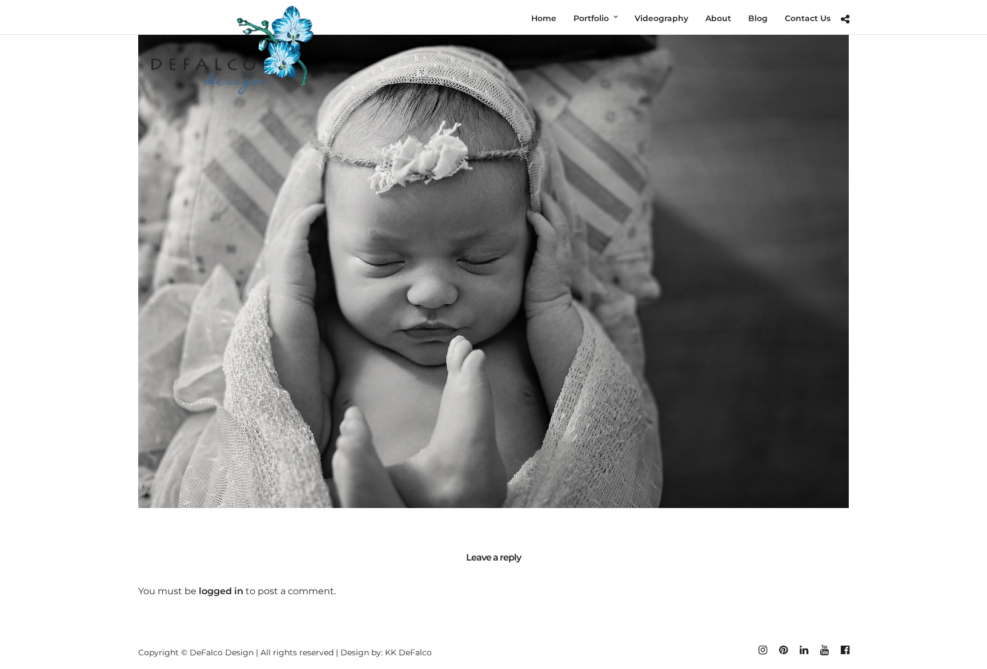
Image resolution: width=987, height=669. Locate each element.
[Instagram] (762, 650)
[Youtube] (824, 650)
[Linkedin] (803, 650)
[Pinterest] (783, 650)
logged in (221, 591)
